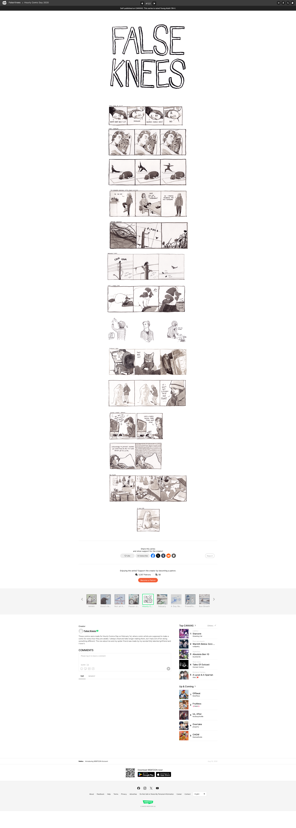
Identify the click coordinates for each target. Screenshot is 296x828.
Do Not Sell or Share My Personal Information (157, 794)
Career (179, 794)
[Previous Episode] (142, 3)
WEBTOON (4, 3)
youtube (157, 788)
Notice (81, 761)
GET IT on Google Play (146, 774)
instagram (144, 788)
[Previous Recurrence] (82, 599)
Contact (188, 794)
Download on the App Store (163, 774)
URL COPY (292, 3)
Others (210, 626)
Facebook (283, 3)
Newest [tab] (91, 676)
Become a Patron (148, 580)
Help (109, 794)
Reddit (168, 556)
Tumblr (163, 556)
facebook (138, 788)
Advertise (133, 794)
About (91, 794)
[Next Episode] (154, 3)
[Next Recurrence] (214, 599)
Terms (116, 794)
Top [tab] (82, 676)
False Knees (14, 2)
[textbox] (125, 657)
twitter (151, 788)
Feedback (100, 794)
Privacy (124, 794)
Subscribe (279, 3)
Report (210, 556)
